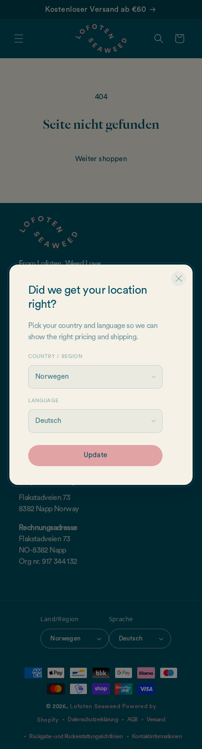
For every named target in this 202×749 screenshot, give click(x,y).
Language (43, 400)
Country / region (55, 356)
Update (95, 455)
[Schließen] (178, 278)
